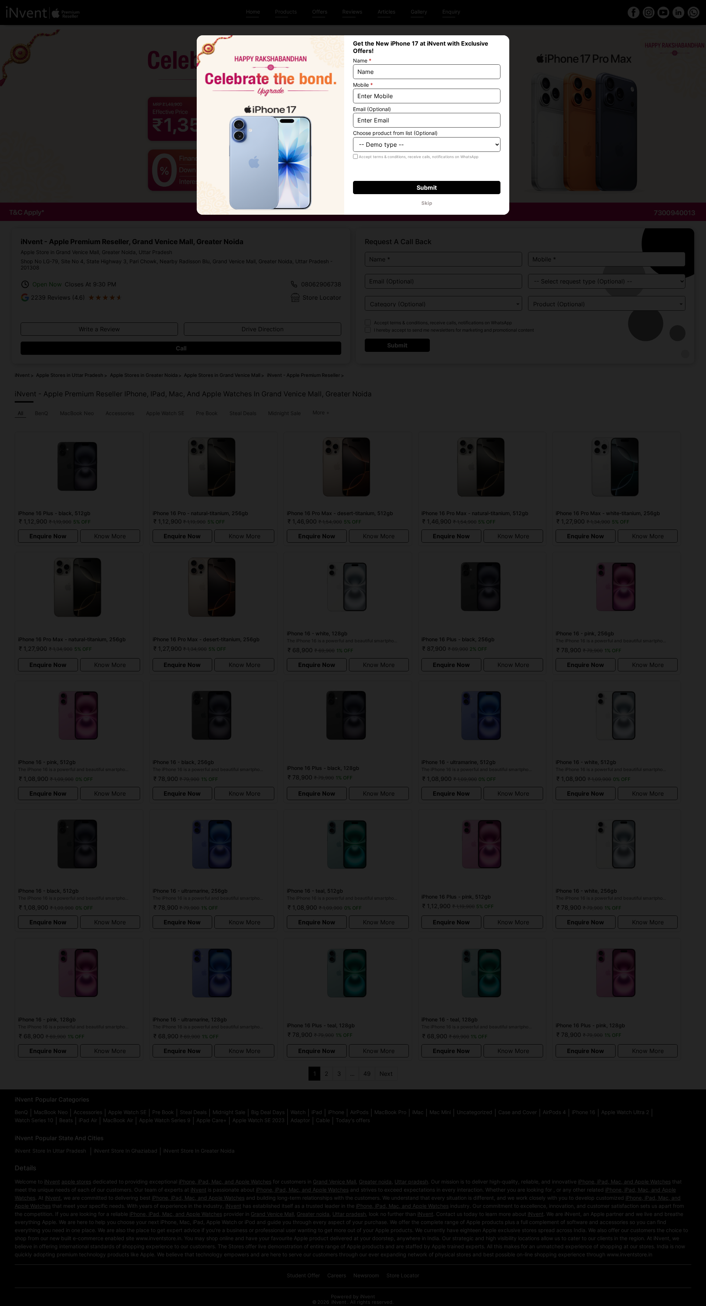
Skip (426, 203)
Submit (427, 187)
